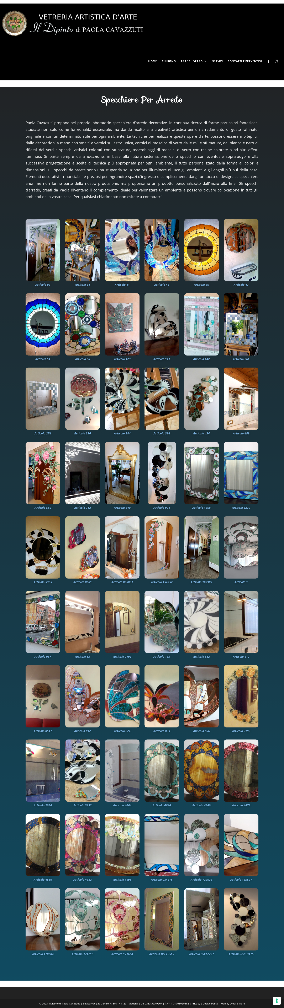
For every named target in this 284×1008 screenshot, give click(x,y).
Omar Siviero (237, 1003)
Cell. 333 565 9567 (151, 1003)
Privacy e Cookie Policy (205, 1003)
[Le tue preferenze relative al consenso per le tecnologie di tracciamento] (277, 1001)
